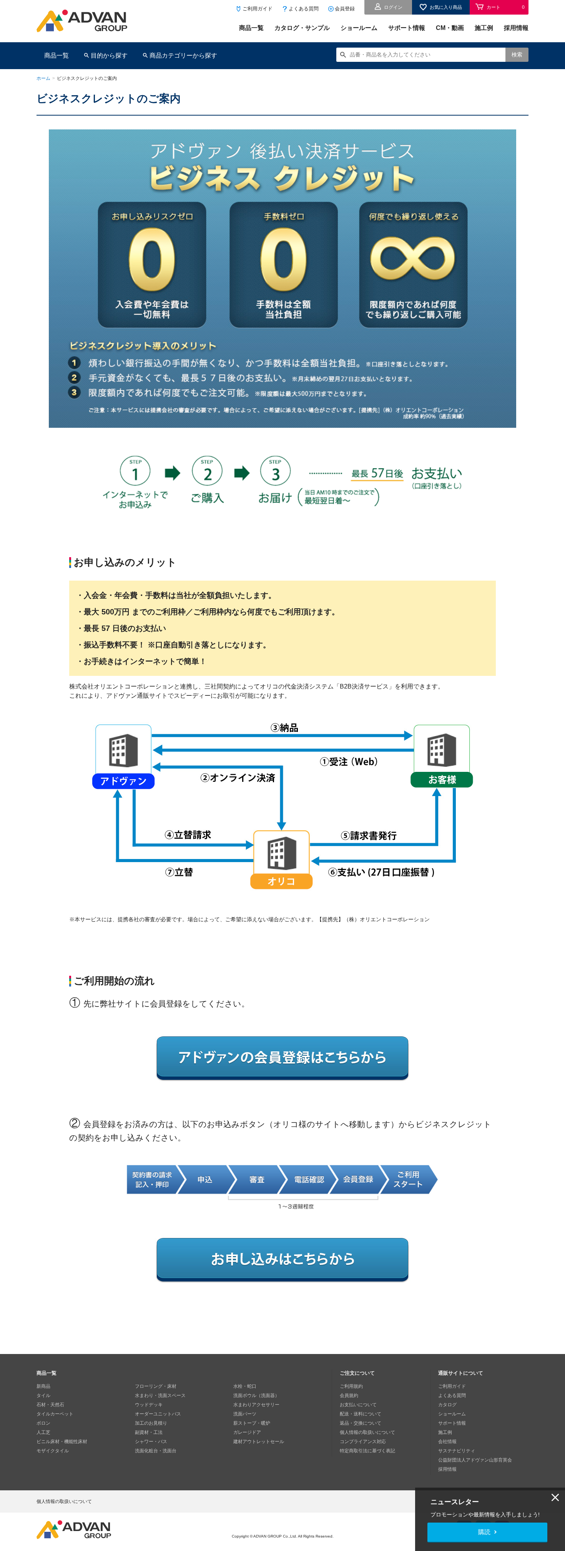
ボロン (43, 1423)
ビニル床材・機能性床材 (62, 1441)
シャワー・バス (151, 1441)
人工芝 (43, 1432)
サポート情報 (406, 28)
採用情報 (516, 28)
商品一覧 (251, 28)
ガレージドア (247, 1432)
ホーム (43, 78)
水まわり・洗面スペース (160, 1395)
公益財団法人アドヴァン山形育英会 (475, 1460)
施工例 (484, 28)
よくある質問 (304, 9)
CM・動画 (450, 28)
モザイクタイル (53, 1450)
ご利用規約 (351, 1386)
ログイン (393, 7)
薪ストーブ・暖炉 (251, 1423)
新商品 (43, 1386)
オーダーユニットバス (158, 1414)
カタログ (447, 1404)
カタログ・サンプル (302, 28)
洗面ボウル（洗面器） (256, 1395)
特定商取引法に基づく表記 (367, 1450)
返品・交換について (360, 1423)
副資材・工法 (149, 1432)
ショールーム (359, 28)
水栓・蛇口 (244, 1386)
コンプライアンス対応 (363, 1441)
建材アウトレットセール (258, 1441)
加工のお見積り (151, 1423)
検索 (517, 54)
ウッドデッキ (149, 1404)
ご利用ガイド (258, 9)
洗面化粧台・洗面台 (155, 1450)
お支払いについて (358, 1404)
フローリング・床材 (155, 1386)
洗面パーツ (244, 1414)
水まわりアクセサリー (256, 1404)
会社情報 (447, 1441)
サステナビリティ (456, 1450)
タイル (43, 1395)
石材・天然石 (50, 1404)
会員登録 (345, 9)
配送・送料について (360, 1414)
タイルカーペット (55, 1414)
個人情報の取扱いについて (367, 1432)
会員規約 (349, 1395)
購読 (484, 1532)
